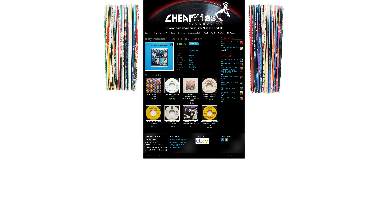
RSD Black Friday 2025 (178, 142)
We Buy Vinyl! (209, 33)
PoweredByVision (238, 156)
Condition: (180, 62)
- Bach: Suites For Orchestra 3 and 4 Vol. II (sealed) (231, 70)
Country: (180, 58)
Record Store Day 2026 (178, 139)
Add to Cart (193, 44)
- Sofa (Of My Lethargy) (229, 83)
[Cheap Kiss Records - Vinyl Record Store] (194, 13)
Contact (221, 33)
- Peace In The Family (230, 48)
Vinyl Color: (181, 60)
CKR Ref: (180, 69)
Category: (180, 67)
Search (147, 33)
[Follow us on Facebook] (222, 139)
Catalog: (179, 65)
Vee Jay (192, 55)
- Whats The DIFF (230, 59)
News (173, 33)
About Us (164, 33)
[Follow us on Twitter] (226, 139)
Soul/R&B (192, 67)
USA (190, 57)
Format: (179, 53)
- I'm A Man (230, 42)
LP (190, 53)
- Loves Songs (228, 88)
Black (191, 60)
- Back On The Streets (229, 77)
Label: (179, 55)
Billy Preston (193, 51)
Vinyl (155, 33)
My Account (231, 33)
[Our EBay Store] (202, 141)
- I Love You (230, 63)
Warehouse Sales (194, 33)
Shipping (181, 33)
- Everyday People (229, 93)
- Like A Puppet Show (228, 98)
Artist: (179, 51)
